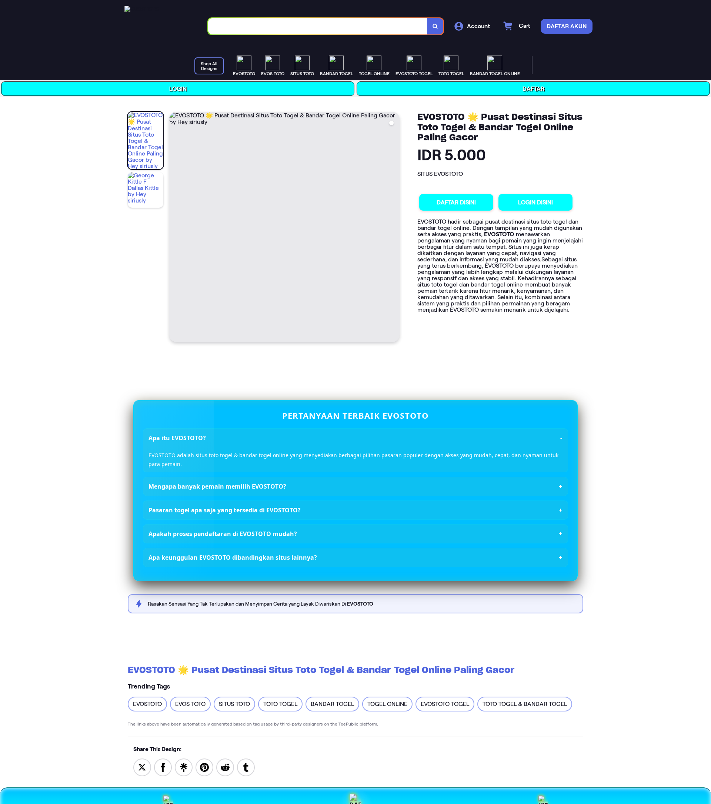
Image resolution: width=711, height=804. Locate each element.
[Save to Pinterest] (204, 766)
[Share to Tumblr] (246, 766)
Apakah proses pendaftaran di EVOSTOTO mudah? (223, 533)
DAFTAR (534, 89)
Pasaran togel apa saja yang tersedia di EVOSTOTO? (225, 510)
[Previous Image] (175, 228)
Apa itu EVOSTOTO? (177, 437)
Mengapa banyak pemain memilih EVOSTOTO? (218, 486)
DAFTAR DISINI (456, 202)
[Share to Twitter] (142, 766)
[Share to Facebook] (163, 766)
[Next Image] (394, 228)
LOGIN (178, 88)
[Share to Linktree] (184, 766)
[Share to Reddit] (225, 766)
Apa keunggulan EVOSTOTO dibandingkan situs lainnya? (233, 557)
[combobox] (318, 26)
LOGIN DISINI (535, 202)
